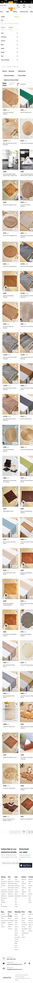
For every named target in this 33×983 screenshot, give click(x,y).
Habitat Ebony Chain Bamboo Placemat (10, 635)
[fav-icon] (18, 6)
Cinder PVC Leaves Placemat (9, 266)
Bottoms (3, 883)
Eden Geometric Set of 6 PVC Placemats (10, 144)
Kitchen (10, 922)
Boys (30, 896)
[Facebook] (25, 963)
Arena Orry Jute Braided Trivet (10, 235)
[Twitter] (29, 963)
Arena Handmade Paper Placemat (8, 450)
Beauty (3, 900)
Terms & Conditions (20, 978)
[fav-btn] (16, 89)
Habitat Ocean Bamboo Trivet (10, 757)
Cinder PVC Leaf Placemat (9, 788)
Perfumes (24, 896)
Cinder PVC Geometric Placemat (8, 113)
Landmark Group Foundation (25, 927)
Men (30, 887)
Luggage (3, 922)
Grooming (10, 892)
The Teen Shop (16, 904)
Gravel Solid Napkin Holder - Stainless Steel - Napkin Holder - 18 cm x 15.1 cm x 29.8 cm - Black (10, 174)
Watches (10, 894)
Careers (24, 918)
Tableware (9, 66)
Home (3, 66)
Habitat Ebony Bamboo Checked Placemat (8, 604)
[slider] (2, 23)
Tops (2, 879)
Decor (9, 918)
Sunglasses (11, 896)
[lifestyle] (7, 978)
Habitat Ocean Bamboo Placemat (8, 296)
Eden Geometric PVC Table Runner (9, 542)
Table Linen (15, 66)
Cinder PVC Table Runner (9, 726)
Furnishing (10, 920)
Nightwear (4, 896)
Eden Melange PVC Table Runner (9, 665)
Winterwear (4, 892)
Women (31, 879)
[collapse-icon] (17, 33)
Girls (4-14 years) (16, 931)
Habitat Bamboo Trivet (8, 511)
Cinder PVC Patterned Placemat (8, 327)
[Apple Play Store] (25, 865)
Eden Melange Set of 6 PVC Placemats (9, 419)
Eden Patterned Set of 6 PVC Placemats (9, 389)
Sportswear (4, 898)
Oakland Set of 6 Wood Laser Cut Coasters (9, 481)
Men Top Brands (30, 892)
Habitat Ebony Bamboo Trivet (9, 204)
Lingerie (3, 894)
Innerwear (10, 889)
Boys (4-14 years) (16, 916)
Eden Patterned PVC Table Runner (9, 573)
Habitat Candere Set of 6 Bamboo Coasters (9, 819)
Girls (30, 898)
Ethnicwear (4, 881)
